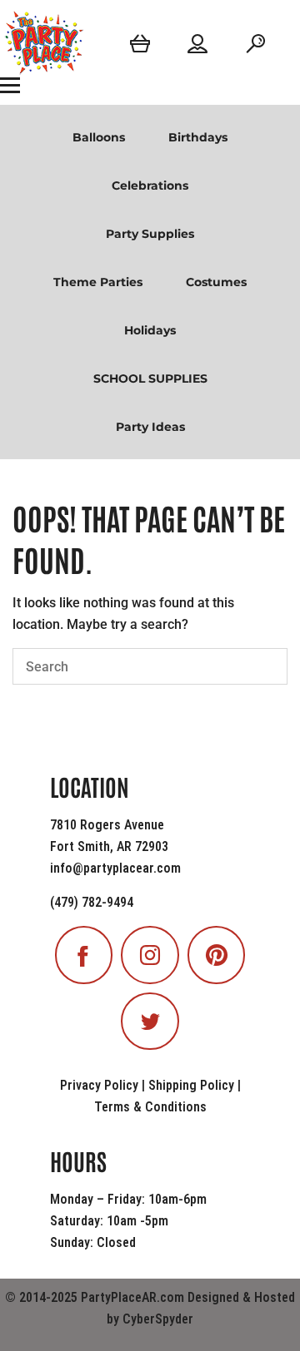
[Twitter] (150, 1021)
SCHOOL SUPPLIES (150, 378)
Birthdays (198, 137)
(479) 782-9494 (91, 902)
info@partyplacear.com (115, 868)
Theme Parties (97, 282)
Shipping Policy (191, 1085)
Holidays (150, 330)
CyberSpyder (157, 1319)
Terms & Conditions (150, 1107)
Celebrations (150, 185)
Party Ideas (150, 426)
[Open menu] (10, 85)
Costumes (216, 282)
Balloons (98, 137)
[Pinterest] (216, 955)
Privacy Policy (99, 1085)
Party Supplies (150, 233)
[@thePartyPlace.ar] (150, 955)
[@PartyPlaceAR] (84, 955)
